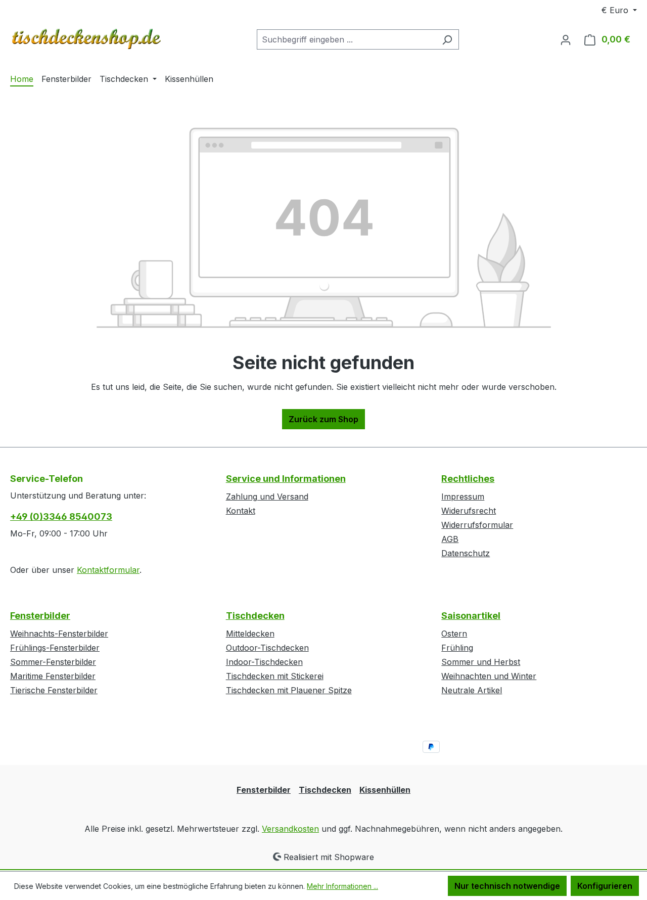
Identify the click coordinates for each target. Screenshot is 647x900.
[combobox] (346, 39)
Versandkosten (290, 829)
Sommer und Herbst (480, 662)
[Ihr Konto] (565, 39)
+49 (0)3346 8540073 (61, 516)
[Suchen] (447, 39)
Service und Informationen (286, 478)
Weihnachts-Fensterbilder (59, 633)
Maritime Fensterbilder (53, 676)
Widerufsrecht (468, 511)
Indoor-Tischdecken (264, 662)
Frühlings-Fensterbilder (55, 648)
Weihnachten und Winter (488, 676)
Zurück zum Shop (323, 419)
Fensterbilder (40, 615)
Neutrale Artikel (471, 690)
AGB (449, 539)
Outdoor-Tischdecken (267, 648)
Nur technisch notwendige (507, 886)
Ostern (454, 633)
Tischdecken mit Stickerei (275, 676)
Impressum (462, 496)
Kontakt (240, 511)
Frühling (457, 648)
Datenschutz (465, 553)
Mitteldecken (250, 633)
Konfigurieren (604, 886)
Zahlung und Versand (267, 496)
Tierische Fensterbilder (54, 690)
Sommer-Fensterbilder (53, 662)
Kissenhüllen (384, 790)
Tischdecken (255, 615)
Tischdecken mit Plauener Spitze (289, 690)
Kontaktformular (108, 570)
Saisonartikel (470, 615)
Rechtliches (467, 478)
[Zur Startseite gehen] (86, 37)
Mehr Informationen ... (342, 886)
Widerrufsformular (477, 525)
